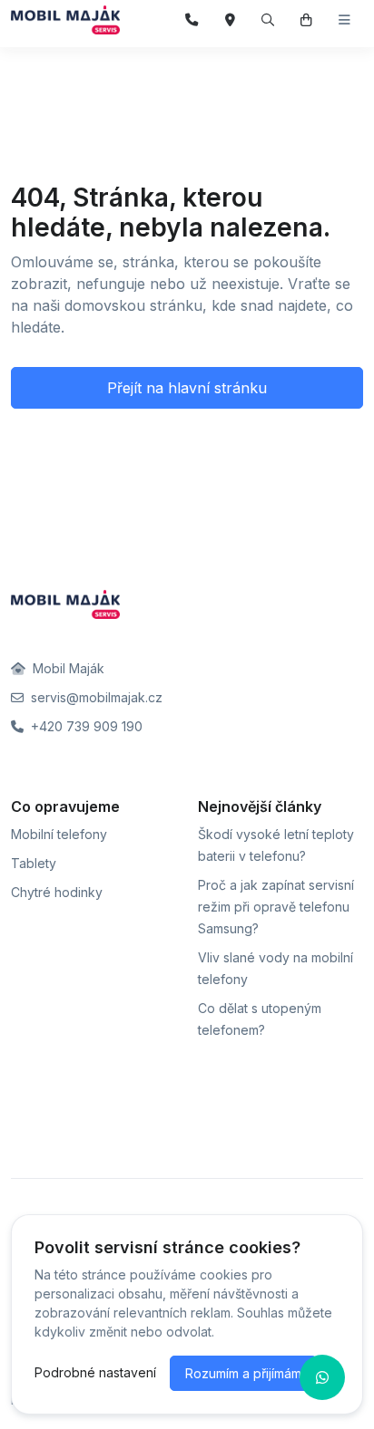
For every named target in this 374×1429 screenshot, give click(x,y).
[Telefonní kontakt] (192, 20)
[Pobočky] (230, 20)
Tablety (33, 863)
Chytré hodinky (57, 892)
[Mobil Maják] (65, 19)
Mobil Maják (66, 668)
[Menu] (344, 20)
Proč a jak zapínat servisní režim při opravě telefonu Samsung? (276, 906)
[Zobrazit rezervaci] (306, 20)
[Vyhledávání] (268, 20)
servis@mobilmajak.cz (94, 697)
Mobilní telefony (59, 834)
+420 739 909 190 (85, 726)
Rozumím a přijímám (243, 1373)
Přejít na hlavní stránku (187, 388)
